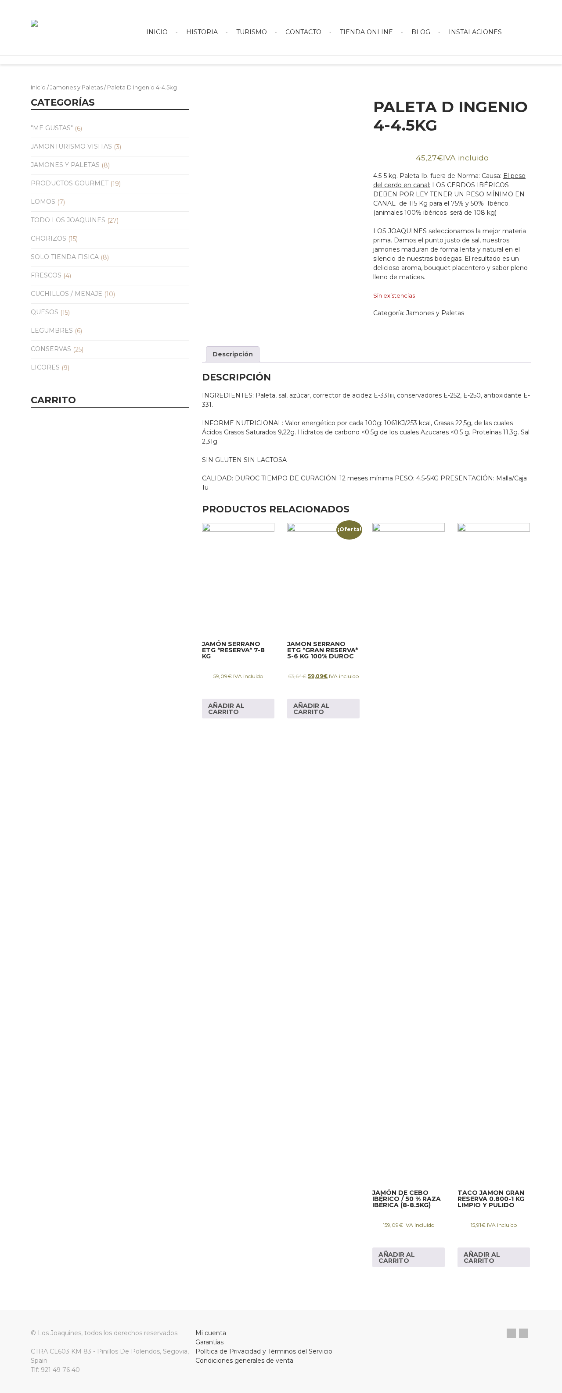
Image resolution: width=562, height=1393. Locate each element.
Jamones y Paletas (76, 87)
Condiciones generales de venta (244, 1361)
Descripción (233, 354)
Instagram (523, 1333)
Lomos (43, 202)
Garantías (209, 1342)
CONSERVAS (51, 349)
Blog (420, 32)
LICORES (45, 367)
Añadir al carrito (226, 709)
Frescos (46, 275)
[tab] (232, 354)
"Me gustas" (52, 128)
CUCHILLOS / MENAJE (66, 294)
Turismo (251, 32)
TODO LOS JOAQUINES (68, 220)
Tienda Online (366, 32)
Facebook (511, 1333)
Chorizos (48, 238)
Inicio (157, 32)
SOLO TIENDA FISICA (65, 257)
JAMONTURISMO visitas (71, 146)
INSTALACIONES (475, 32)
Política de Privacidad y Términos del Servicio (263, 1351)
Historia (202, 32)
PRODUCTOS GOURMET (69, 183)
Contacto (303, 32)
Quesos (44, 312)
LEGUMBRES (52, 330)
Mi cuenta (210, 1333)
